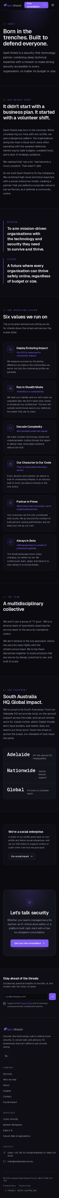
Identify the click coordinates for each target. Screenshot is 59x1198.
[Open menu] (53, 5)
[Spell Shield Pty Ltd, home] (12, 5)
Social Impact (10, 1102)
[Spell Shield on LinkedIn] (6, 1056)
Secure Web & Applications (16, 1136)
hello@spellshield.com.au (20, 1161)
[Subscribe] (52, 996)
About (6, 1085)
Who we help (9, 1079)
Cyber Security (10, 1119)
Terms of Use (25, 1186)
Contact (7, 1096)
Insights (7, 1090)
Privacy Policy (26, 1003)
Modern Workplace (12, 1124)
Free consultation (33, 5)
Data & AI (7, 1130)
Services (7, 1074)
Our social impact (20, 856)
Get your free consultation (27, 943)
